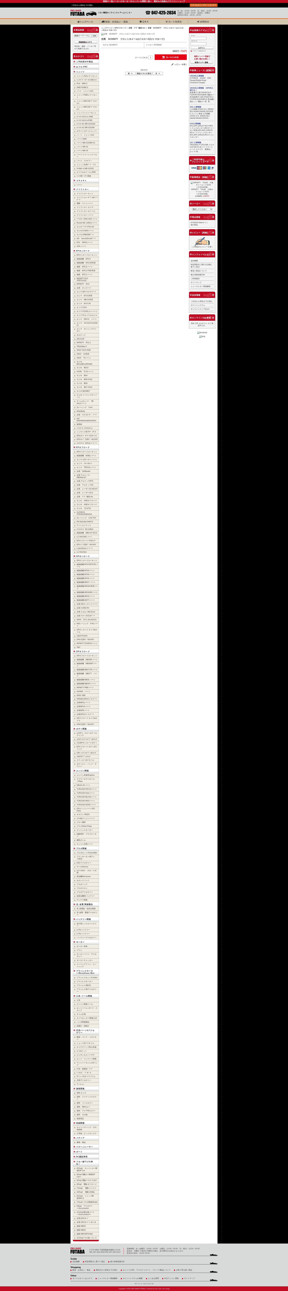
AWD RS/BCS (82, 87)
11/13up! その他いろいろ (87, 1238)
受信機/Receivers (84, 876)
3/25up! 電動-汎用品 (86, 1192)
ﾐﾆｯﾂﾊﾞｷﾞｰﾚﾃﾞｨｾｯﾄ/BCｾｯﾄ (87, 80)
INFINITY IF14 (83, 284)
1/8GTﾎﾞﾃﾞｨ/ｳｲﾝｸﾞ (84, 756)
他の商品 (194, 225)
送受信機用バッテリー (86, 896)
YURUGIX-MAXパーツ (86, 801)
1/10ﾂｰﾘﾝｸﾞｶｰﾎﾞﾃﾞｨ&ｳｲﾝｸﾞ (87, 739)
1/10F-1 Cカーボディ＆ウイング (87, 734)
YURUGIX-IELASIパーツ (86, 797)
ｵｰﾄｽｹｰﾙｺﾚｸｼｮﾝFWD (84, 120)
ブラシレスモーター (85, 981)
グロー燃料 (81, 822)
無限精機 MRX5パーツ (86, 596)
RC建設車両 (82, 1157)
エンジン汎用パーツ (85, 844)
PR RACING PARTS (85, 522)
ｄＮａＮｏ (81, 180)
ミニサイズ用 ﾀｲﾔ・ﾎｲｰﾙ (86, 432)
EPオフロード (83, 447)
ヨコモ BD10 (82, 368)
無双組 (79, 424)
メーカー (196, 203)
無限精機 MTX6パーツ (85, 570)
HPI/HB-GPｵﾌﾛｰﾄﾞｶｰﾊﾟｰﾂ (87, 699)
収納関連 (80, 1123)
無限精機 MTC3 (84, 259)
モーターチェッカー (85, 960)
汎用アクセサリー (84, 1080)
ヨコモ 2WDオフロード (87, 500)
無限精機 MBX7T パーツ (87, 675)
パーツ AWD (82, 139)
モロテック (81, 335)
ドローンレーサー (84, 1147)
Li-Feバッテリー (83, 934)
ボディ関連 (81, 729)
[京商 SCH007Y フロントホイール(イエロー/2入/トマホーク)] (128, 34)
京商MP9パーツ (83, 710)
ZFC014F (80, 339)
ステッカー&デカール (85, 760)
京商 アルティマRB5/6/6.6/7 (83, 476)
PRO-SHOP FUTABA (138, 1288)
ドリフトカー (82, 189)
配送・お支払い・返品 (81, 1270)
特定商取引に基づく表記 (95, 1261)
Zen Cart (158, 1288)
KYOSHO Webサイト (199, 222)
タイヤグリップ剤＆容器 (86, 1047)
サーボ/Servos (82, 867)
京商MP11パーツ (83, 702)
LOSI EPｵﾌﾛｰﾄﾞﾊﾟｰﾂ (85, 548)
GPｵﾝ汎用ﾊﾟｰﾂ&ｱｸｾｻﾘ (85, 639)
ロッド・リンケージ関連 (86, 1059)
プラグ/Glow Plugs (84, 826)
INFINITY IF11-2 (84, 342)
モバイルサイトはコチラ (82, 1278)
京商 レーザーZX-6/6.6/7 (87, 489)
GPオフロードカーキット (87, 656)
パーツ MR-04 (82, 151)
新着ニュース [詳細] (202, 70)
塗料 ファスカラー (85, 1103)
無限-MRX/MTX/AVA (85, 1234)
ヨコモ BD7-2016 (84, 387)
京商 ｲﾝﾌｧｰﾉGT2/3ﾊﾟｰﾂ (86, 616)
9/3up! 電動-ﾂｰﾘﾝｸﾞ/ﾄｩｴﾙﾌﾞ (87, 1180)
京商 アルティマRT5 (85, 481)
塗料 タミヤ (81, 1093)
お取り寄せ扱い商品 (184, 1270)
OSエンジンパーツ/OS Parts (86, 810)
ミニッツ (80, 72)
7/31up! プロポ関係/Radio (87, 1202)
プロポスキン (82, 888)
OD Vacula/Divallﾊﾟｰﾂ (86, 238)
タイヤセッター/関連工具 (87, 1018)
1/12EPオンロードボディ (87, 743)
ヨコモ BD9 (82, 375)
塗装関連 (80, 1088)
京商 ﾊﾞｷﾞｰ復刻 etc (137, 28)
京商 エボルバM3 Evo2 (86, 612)
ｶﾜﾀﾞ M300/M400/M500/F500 (86, 420)
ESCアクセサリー (84, 863)
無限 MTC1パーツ (84, 274)
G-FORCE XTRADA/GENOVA (84, 513)
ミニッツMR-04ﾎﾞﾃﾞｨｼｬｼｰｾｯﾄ (87, 108)
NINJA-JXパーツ (83, 785)
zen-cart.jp (166, 1288)
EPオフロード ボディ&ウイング (87, 748)
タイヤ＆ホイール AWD (86, 172)
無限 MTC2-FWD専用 (86, 271)
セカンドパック (83, 880)
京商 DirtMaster (83, 471)
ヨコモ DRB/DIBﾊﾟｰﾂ (85, 234)
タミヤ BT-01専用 (84, 296)
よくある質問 (153, 1278)
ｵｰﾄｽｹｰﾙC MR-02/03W (85, 127)
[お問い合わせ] (203, 22)
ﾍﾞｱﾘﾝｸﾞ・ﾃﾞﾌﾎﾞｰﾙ (84, 1073)
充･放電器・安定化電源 (86, 909)
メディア (80, 1138)
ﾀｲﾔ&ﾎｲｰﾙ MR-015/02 (85, 168)
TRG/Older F (82, 346)
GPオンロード (83, 556)
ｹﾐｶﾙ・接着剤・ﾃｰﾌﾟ (85, 1069)
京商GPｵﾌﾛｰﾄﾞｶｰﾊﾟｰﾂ (85, 714)
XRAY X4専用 (83, 354)
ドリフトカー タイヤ (85, 207)
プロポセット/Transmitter (87, 853)
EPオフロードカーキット (87, 452)
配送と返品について (199, 271)
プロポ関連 (81, 848)
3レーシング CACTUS (86, 518)
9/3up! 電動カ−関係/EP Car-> (86, 1175)
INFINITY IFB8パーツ (85, 687)
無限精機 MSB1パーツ (86, 456)
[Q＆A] (144, 22)
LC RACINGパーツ (84, 537)
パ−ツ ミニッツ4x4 (85, 91)
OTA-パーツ (81, 246)
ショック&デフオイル (85, 1043)
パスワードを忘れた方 (199, 51)
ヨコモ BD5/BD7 (83, 391)
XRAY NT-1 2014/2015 (86, 620)
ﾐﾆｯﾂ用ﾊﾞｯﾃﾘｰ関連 (84, 176)
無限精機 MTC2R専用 (86, 263)
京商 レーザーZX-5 (85, 493)
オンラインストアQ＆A (200, 309)
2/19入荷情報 (195, 124)
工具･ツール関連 (84, 996)
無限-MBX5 (81, 1226)
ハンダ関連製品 (83, 1022)
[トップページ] (85, 22)
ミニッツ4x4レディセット (87, 76)
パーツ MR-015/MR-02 (86, 143)
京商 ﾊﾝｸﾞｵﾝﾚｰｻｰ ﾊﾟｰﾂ (86, 415)
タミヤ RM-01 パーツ (87, 319)
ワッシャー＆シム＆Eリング (87, 1064)
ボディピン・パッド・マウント (86, 765)
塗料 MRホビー (83, 1107)
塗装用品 (80, 1118)
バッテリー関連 (83, 919)
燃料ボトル (81, 840)
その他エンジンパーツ (86, 818)
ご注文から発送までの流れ (82, 5)
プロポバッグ (82, 884)
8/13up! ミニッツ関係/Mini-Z (85, 1197)
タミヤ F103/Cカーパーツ (87, 311)
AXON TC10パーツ (85, 371)
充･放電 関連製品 (84, 904)
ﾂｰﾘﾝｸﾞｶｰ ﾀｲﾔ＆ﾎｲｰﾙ (84, 428)
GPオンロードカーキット (87, 560)
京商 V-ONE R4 (83, 608)
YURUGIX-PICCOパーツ (87, 789)
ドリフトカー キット (85, 193)
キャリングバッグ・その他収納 (86, 1128)
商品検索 (80, 30)
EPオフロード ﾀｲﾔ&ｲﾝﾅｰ (86, 541)
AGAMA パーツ (83, 691)
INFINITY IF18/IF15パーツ (87, 643)
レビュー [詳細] (200, 232)
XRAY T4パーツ (84, 358)
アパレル (80, 1084)
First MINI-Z (82, 83)
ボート (79, 1152)
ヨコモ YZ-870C (84, 508)
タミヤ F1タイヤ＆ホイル (87, 315)
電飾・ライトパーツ (85, 203)
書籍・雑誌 (81, 1142)
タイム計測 (81, 1014)
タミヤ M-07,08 (84, 303)
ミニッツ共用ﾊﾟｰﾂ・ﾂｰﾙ (86, 165)
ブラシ (79, 950)
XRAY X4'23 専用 (84, 350)
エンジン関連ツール (85, 1004)
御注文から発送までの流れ (106, 1270)
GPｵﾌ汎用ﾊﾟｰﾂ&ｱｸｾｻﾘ (85, 724)
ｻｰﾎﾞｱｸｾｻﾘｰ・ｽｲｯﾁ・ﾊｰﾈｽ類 (86, 871)
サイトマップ (196, 282)
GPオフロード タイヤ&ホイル (87, 719)
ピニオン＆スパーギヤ (86, 1055)
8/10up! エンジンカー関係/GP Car (87, 1169)
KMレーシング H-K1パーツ (87, 625)
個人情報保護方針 (198, 275)
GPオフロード (83, 651)
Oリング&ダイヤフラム (86, 1076)
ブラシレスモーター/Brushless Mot (85, 972)
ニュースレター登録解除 (200, 286)
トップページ (106, 28)
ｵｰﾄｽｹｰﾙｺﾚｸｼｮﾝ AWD (85, 117)
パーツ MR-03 (82, 147)
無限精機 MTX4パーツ (85, 578)
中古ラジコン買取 (171, 1278)
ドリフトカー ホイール (86, 211)
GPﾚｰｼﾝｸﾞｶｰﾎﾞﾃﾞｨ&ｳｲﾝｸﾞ (87, 753)
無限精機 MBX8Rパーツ (87, 660)
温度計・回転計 (83, 1026)
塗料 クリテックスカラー (86, 1098)
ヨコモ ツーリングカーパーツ (87, 396)
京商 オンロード (84, 288)
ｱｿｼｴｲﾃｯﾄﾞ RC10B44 (85, 529)
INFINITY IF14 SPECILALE (82, 279)
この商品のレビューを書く (202, 247)
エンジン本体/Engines (86, 775)
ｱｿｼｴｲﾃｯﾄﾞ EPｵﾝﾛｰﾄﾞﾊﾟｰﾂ (87, 443)
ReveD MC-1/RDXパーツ (87, 223)
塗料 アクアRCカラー (86, 1111)
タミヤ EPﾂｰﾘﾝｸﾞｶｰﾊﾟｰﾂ (86, 292)
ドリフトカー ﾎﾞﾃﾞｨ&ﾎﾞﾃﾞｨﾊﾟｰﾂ (87, 198)
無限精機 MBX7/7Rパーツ (87, 670)
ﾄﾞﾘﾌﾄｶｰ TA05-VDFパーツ (87, 219)
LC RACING (82, 552)
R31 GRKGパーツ (85, 242)
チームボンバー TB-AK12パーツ (85, 402)
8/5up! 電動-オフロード (87, 1184)
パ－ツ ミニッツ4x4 (85, 135)
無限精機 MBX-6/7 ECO (87, 533)
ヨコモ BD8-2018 (84, 379)
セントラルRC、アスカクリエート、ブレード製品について (147, 1270)
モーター (80, 942)
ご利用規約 (195, 278)
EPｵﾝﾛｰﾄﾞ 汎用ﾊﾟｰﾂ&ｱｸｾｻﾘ (87, 439)
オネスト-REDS (83, 814)
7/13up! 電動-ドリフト (86, 1188)
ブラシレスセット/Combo (88, 977)
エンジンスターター (85, 830)
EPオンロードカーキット (87, 255)
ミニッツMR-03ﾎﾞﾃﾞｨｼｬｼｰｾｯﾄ (87, 102)
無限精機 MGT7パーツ (86, 600)
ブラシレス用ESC (84, 985)
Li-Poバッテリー (83, 930)
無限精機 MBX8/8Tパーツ (87, 664)
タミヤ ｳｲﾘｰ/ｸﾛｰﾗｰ (84, 463)
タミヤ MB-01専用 (85, 300)
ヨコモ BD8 (82, 383)
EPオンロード (83, 251)
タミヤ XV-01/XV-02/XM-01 (87, 324)
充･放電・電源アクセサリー (87, 913)
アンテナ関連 (82, 900)
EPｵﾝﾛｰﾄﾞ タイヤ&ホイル (87, 436)
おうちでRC (82, 67)
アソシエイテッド (84, 525)
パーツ (79, 185)
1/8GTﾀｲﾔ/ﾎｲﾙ (82, 636)
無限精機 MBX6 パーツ (86, 680)
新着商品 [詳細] (200, 177)
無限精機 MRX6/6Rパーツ (87, 592)
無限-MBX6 (81, 1230)
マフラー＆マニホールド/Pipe (86, 780)
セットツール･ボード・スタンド (87, 1009)
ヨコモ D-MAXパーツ (85, 231)
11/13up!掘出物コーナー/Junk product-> (85, 1213)
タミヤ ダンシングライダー (86, 330)
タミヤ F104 (82, 307)
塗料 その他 (82, 1115)
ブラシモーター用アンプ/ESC (86, 858)
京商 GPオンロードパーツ (87, 604)
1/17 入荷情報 (195, 142)
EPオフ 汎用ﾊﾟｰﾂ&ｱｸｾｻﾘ (86, 544)
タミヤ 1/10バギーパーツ (87, 459)
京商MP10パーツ (83, 706)
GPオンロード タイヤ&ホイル (87, 631)
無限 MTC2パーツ (84, 267)
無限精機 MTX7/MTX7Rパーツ (87, 565)
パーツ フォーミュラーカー (87, 155)
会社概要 (194, 261)
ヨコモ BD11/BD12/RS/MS (84, 363)
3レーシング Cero (85, 407)
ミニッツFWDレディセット (87, 96)
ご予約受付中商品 (84, 62)
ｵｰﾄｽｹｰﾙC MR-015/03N (86, 124)
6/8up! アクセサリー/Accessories (85, 1207)
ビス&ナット (82, 1051)
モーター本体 (82, 946)
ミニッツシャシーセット (86, 113)
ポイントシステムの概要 (133, 1278)
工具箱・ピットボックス (86, 1133)
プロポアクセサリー (85, 892)
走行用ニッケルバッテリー (86, 925)
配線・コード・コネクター (86, 1038)
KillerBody (81, 411)
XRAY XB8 (81, 695)
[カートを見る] (173, 22)
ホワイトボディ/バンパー (87, 131)
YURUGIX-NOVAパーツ (86, 805)
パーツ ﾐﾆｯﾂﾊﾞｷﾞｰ (84, 161)
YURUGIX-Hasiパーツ (86, 793)
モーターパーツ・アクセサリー (86, 955)
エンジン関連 (82, 771)
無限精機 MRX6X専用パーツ (87, 587)
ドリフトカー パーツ (85, 215)
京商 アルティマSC (85, 485)
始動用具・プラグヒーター (86, 835)
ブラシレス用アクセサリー (86, 990)
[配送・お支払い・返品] (114, 22)
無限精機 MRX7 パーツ (86, 582)
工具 (78, 1000)
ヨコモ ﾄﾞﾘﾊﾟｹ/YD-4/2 (85, 227)
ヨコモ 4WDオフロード (87, 504)
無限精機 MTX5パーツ (85, 574)
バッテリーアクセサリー (86, 938)
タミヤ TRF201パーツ (86, 467)
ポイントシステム (198, 305)
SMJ (78, 647)
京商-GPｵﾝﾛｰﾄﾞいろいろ (86, 1222)
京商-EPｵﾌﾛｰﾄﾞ (83, 1218)
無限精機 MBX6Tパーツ (86, 684)
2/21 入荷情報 (195, 107)
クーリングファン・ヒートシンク (86, 965)
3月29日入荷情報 (197, 76)
